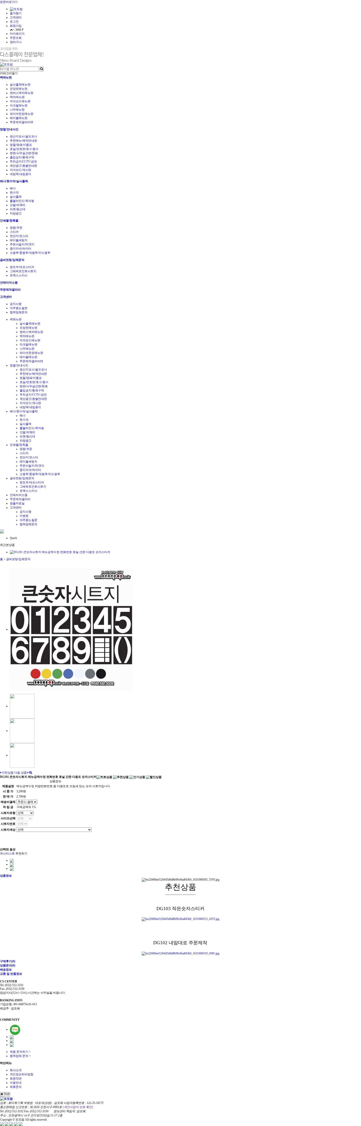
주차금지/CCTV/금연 (23, 161)
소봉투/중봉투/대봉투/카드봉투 (30, 253)
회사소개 (16, 1070)
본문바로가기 (9, 2)
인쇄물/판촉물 (9, 220)
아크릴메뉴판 (19, 105)
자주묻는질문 (19, 308)
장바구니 (16, 42)
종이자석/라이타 (20, 248)
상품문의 (7, 965)
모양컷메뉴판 (19, 88)
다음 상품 (20, 772)
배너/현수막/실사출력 (14, 181)
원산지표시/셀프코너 (23, 136)
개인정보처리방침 (21, 1074)
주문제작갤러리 (10, 289)
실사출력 (16, 196)
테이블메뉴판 (19, 118)
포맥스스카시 (19, 275)
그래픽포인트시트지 (23, 271)
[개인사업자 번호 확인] (78, 1107)
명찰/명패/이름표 (21, 145)
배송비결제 (8, 802)
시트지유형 (8, 813)
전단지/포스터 (19, 236)
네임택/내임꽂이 (20, 174)
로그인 (14, 21)
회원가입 (16, 26)
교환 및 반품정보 (11, 974)
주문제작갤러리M (21, 122)
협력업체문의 (19, 312)
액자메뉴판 (17, 97)
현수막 (14, 192)
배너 (13, 188)
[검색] (41, 69)
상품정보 (6, 875)
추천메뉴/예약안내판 (23, 140)
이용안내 (16, 1082)
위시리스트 (7, 853)
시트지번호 (8, 824)
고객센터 (16, 17)
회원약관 (16, 1078)
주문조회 (16, 38)
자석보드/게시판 (20, 170)
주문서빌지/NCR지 (22, 244)
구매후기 (7, 961)
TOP (6, 1094)
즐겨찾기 (16, 13)
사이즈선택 (8, 818)
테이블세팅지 (19, 240)
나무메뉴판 (17, 109)
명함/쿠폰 (16, 227)
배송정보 (6, 969)
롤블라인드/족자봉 (22, 201)
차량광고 (16, 213)
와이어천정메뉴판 (21, 114)
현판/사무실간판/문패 (24, 153)
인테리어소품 (9, 282)
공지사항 (16, 304)
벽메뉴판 (6, 77)
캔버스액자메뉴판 (21, 93)
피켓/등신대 (17, 209)
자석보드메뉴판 (20, 101)
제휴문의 (16, 1087)
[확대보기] (30, 772)
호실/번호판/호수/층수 (24, 149)
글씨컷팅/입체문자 (12, 260)
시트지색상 (8, 829)
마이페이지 (17, 33)
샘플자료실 (17, 503)
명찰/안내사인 (9, 129)
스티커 (14, 232)
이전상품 (7, 772)
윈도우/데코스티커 (22, 267)
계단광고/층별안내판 (23, 165)
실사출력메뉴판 (20, 84)
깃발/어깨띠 (17, 205)
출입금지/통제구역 (22, 157)
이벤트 (24, 516)
